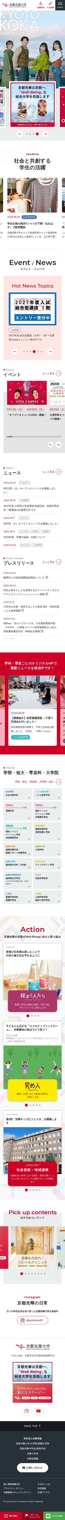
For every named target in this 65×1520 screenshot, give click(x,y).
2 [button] (31, 134)
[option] (32, 104)
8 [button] (44, 1273)
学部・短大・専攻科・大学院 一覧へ (35, 781)
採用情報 (42, 1488)
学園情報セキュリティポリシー (17, 1492)
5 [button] (37, 351)
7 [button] (41, 1273)
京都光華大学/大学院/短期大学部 (32, 1443)
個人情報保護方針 (11, 1484)
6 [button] (41, 351)
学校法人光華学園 (33, 1438)
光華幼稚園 (32, 1458)
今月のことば (44, 1484)
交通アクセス (44, 1492)
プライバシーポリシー (13, 1488)
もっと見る (48, 373)
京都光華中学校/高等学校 (32, 1448)
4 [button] (38, 133)
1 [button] (27, 133)
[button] (58, 445)
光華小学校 (32, 1453)
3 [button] (35, 133)
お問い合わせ (34, 1468)
